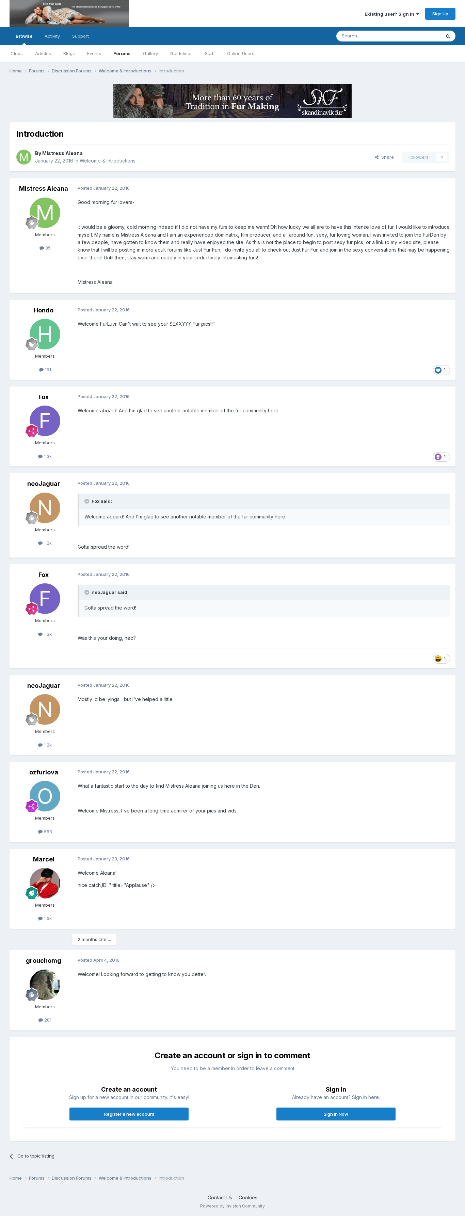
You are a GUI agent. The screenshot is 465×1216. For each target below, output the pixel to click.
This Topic (420, 35)
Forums (122, 53)
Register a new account (129, 1114)
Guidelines (181, 53)
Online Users (240, 53)
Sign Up (440, 13)
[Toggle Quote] (87, 501)
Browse (24, 36)
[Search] (447, 36)
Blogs (69, 53)
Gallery (150, 53)
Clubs (17, 53)
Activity (52, 36)
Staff (210, 53)
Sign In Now (336, 1114)
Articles (43, 53)
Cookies (248, 1197)
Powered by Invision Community (232, 1206)
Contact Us (220, 1197)
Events (94, 53)
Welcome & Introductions (107, 161)
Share (386, 157)
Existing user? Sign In (390, 14)
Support (80, 36)
